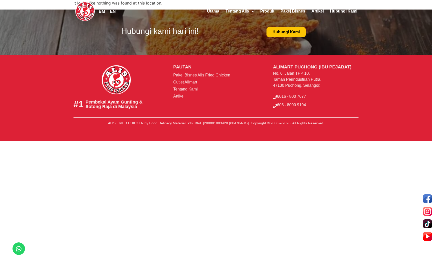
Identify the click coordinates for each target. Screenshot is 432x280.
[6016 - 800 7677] (275, 97)
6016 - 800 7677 (291, 96)
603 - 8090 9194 (291, 105)
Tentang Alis (237, 11)
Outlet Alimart (185, 82)
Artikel (318, 11)
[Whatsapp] (18, 248)
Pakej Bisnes (292, 11)
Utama (213, 11)
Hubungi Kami (343, 11)
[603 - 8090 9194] (275, 106)
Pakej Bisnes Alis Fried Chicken (201, 75)
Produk (267, 11)
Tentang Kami (185, 89)
